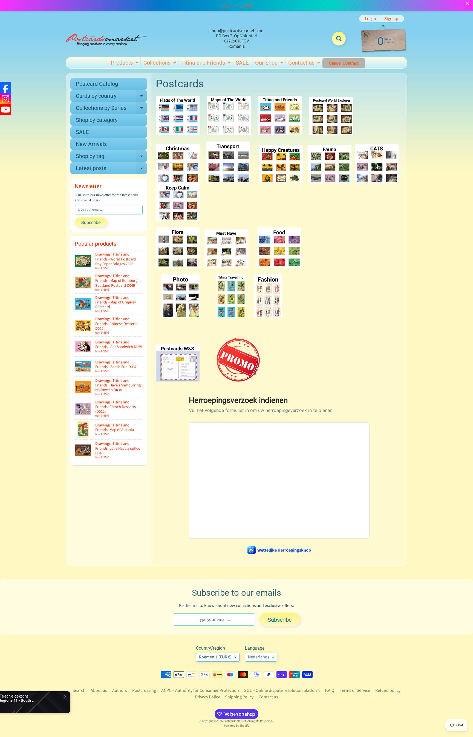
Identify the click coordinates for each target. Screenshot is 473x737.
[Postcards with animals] (329, 180)
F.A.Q (329, 690)
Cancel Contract (344, 63)
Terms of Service (355, 690)
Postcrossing (144, 690)
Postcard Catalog (97, 84)
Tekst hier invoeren (236, 5)
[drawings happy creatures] (281, 180)
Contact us (304, 63)
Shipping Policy (239, 697)
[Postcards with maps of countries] (229, 132)
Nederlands (258, 657)
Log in (370, 18)
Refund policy (387, 690)
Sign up (391, 18)
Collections (160, 63)
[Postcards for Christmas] (178, 180)
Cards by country (111, 97)
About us (99, 690)
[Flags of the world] (178, 132)
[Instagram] (5, 98)
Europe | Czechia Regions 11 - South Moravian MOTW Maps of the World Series (68, 700)
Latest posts (111, 169)
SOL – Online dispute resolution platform (282, 690)
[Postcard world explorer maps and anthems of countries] (331, 132)
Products (125, 63)
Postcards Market (234, 721)
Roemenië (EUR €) (215, 657)
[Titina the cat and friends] (280, 132)
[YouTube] (5, 109)
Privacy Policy (207, 697)
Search (79, 690)
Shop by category (96, 120)
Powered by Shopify (236, 726)
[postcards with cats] (377, 180)
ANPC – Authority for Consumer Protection (200, 690)
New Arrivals (91, 144)
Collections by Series (111, 109)
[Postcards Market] (107, 38)
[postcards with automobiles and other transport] (228, 180)
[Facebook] (5, 87)
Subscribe (90, 222)
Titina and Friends (206, 63)
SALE (242, 62)
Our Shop (269, 63)
